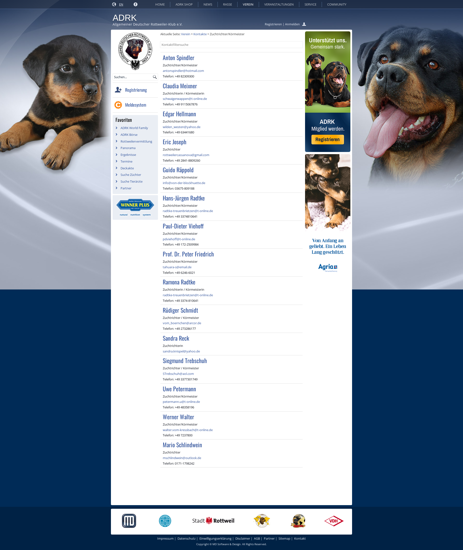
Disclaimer (242, 538)
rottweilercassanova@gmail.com (186, 155)
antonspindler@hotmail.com (183, 71)
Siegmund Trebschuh (185, 360)
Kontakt (300, 538)
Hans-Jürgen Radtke (184, 197)
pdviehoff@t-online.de (179, 239)
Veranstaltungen (279, 4)
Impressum (165, 538)
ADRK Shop (184, 4)
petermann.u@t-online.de (181, 401)
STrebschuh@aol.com (178, 373)
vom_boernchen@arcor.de (182, 323)
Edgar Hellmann (179, 113)
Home (160, 4)
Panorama (128, 148)
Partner (126, 188)
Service (310, 4)
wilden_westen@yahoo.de (181, 127)
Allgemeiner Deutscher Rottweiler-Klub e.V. (148, 24)
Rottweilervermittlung (136, 141)
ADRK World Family (134, 128)
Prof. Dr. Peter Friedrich (188, 253)
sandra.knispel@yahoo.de (181, 351)
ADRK (125, 18)
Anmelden (292, 24)
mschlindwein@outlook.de (182, 458)
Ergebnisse (128, 154)
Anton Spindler (178, 57)
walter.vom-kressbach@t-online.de (188, 430)
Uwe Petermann (179, 388)
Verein (248, 4)
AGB (257, 538)
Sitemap (284, 538)
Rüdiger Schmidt (180, 310)
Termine (126, 161)
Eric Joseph (174, 141)
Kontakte (200, 34)
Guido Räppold (178, 169)
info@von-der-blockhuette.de (184, 183)
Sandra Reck (176, 338)
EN (121, 4)
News (208, 4)
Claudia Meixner (180, 85)
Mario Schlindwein (182, 444)
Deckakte (127, 168)
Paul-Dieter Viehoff (183, 225)
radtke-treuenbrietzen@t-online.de (188, 211)
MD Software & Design (226, 544)
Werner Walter (178, 416)
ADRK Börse (129, 134)
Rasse (227, 4)
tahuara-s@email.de (177, 267)
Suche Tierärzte (132, 181)
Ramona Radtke (179, 281)
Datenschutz (186, 538)
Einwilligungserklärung (215, 538)
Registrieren (273, 24)
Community (336, 4)
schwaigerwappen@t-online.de (185, 98)
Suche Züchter (131, 174)
